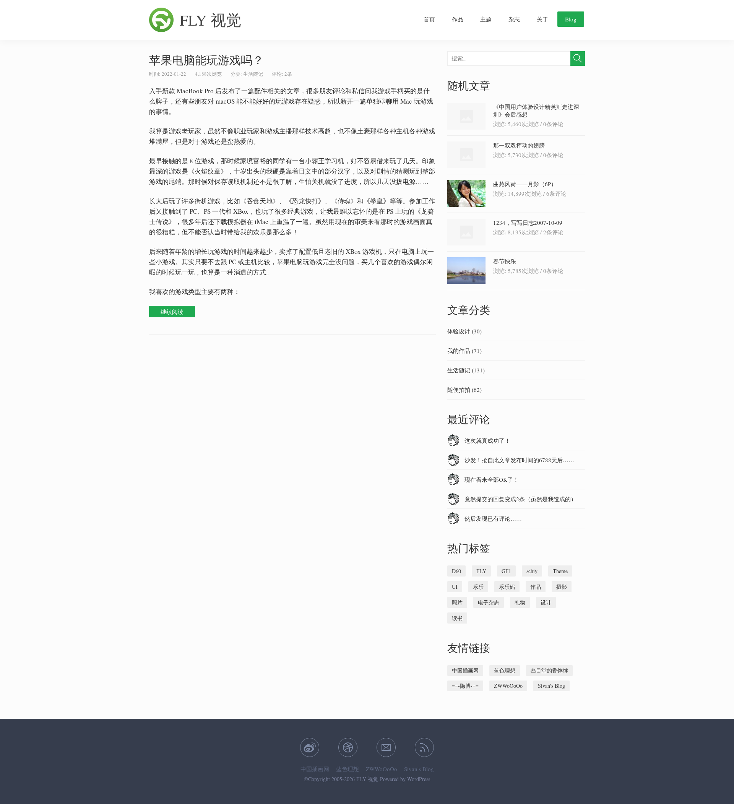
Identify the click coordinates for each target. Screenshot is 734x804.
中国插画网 (465, 670)
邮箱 (386, 747)
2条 (288, 73)
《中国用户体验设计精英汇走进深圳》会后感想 (536, 110)
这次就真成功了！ (487, 440)
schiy (532, 571)
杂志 (514, 19)
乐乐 (478, 586)
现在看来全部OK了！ (491, 479)
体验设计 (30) (464, 331)
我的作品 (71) (464, 350)
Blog (570, 19)
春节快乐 (504, 261)
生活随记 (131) (466, 370)
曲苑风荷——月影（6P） (525, 184)
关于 (542, 19)
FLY (481, 571)
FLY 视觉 (210, 20)
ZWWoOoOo (508, 685)
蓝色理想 (504, 670)
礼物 (520, 602)
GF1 (506, 571)
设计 (546, 602)
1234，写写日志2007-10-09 (527, 222)
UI (455, 586)
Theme (560, 571)
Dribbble (347, 747)
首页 (429, 19)
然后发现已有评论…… (493, 518)
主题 (486, 19)
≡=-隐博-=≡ (465, 685)
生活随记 (253, 73)
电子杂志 (488, 602)
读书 (457, 618)
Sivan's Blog (551, 685)
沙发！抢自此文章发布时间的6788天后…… (519, 460)
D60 (456, 571)
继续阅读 (172, 311)
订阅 (424, 747)
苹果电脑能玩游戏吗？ (206, 59)
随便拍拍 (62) (464, 389)
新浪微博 (309, 747)
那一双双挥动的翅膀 (519, 145)
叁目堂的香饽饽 (549, 670)
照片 (457, 602)
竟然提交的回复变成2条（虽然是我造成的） (520, 499)
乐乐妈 (507, 586)
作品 (457, 19)
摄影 (561, 586)
